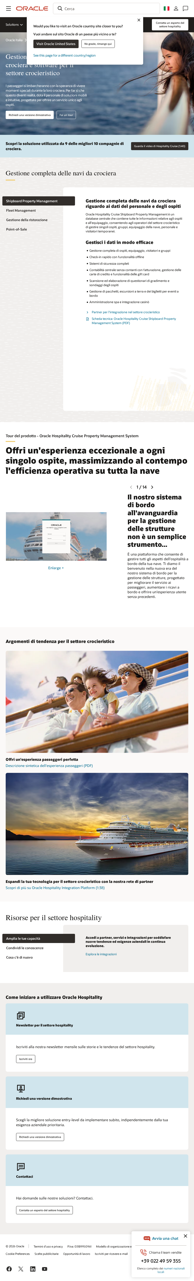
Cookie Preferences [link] (18, 1254)
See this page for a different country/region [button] (64, 55)
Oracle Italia (14, 40)
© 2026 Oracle (15, 1246)
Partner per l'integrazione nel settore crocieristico (126, 312)
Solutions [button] (12, 24)
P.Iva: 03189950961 (79, 1246)
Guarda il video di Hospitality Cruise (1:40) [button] (159, 146)
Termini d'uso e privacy (48, 1246)
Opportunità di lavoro (76, 1254)
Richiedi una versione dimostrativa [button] (30, 115)
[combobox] (106, 8)
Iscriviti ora (25, 1059)
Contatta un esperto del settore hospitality (44, 1210)
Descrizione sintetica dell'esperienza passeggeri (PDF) (49, 765)
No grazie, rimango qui (98, 43)
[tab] (38, 201)
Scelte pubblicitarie (46, 1254)
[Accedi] (176, 8)
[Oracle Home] (32, 8)
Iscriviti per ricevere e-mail (111, 1254)
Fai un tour (66, 115)
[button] (8, 8)
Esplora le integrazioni (101, 954)
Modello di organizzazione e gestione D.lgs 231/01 (127, 1246)
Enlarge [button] (56, 567)
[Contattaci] (185, 8)
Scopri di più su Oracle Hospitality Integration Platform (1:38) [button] (55, 887)
